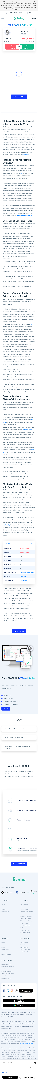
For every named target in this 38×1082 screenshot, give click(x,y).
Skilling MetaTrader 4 (25, 949)
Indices (3, 947)
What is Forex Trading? (26, 921)
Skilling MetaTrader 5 (25, 952)
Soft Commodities (6, 954)
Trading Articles (24, 930)
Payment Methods (6, 964)
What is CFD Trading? (25, 918)
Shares (3, 945)
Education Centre (25, 932)
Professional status (25, 928)
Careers (3, 907)
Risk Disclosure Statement (26, 1043)
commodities (26, 154)
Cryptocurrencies (6, 952)
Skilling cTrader (24, 947)
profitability (6, 525)
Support (23, 13)
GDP (32, 324)
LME (21, 173)
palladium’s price (27, 429)
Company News (5, 914)
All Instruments (24, 907)
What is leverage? (25, 923)
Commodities (5, 949)
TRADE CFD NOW (19, 96)
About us (3, 904)
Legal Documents (6, 978)
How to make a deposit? (7, 966)
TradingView (23, 945)
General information (6, 976)
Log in (34, 18)
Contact (3, 909)
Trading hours (24, 909)
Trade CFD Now (19, 631)
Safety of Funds (5, 911)
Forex (3, 942)
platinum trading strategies (25, 215)
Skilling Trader (24, 942)
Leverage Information (26, 916)
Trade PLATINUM (19, 864)
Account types (24, 904)
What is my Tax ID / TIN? (7, 973)
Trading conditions (25, 925)
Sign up (6, 708)
